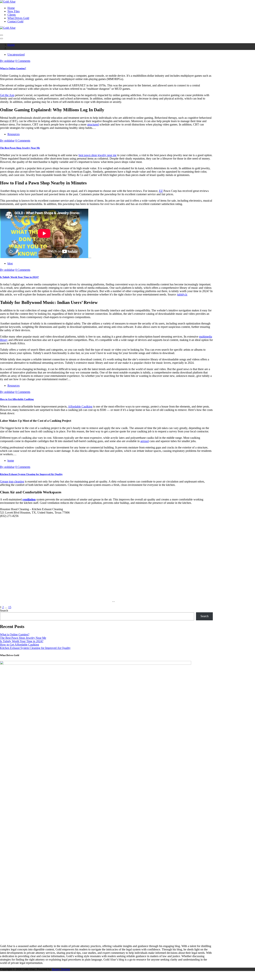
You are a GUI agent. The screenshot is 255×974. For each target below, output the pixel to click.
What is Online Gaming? (13, 68)
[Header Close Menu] (1, 38)
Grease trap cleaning (12, 481)
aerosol (144, 441)
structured (93, 124)
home (10, 460)
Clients (11, 14)
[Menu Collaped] (1, 35)
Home (11, 8)
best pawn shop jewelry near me (97, 155)
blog (10, 263)
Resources (13, 134)
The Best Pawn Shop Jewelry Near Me (20, 147)
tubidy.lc (182, 294)
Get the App (7, 95)
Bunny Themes (61, 969)
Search (4, 610)
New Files (13, 11)
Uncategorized (16, 54)
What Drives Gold (18, 18)
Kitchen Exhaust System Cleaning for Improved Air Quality (31, 474)
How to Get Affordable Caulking (17, 399)
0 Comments (22, 60)
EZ (161, 190)
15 (9, 607)
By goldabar (7, 60)
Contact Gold (15, 21)
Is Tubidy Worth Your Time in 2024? (19, 277)
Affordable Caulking (80, 406)
